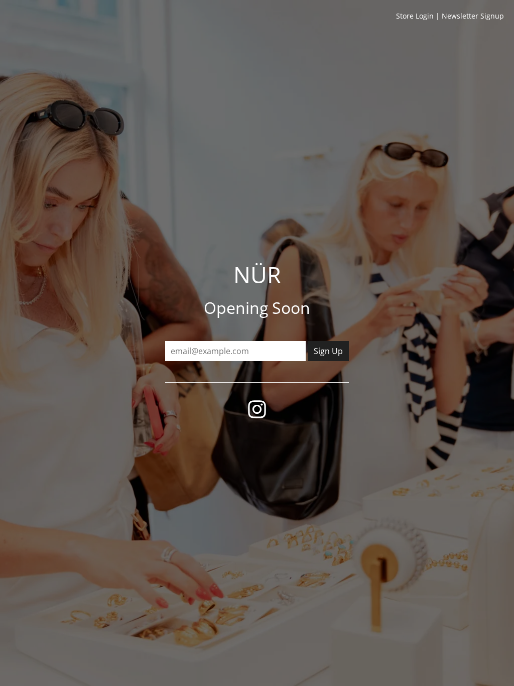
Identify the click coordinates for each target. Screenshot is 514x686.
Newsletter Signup (473, 16)
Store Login (415, 16)
